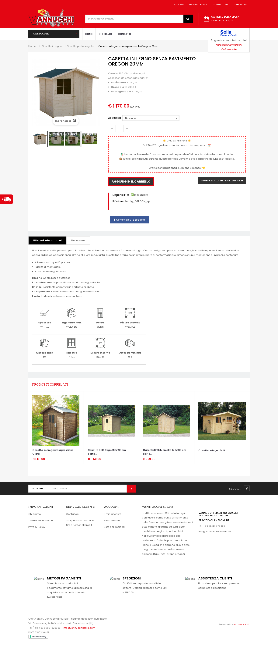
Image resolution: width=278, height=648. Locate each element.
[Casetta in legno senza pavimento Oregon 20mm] (40, 139)
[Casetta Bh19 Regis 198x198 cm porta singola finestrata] (111, 420)
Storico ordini (112, 520)
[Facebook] (247, 488)
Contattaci (72, 514)
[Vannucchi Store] (51, 18)
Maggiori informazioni (229, 45)
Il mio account (112, 514)
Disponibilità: (121, 195)
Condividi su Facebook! (130, 220)
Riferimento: (121, 201)
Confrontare (220, 4)
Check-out (240, 4)
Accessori (115, 118)
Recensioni (78, 240)
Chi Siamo (34, 514)
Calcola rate (228, 49)
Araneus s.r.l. (242, 624)
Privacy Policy (36, 527)
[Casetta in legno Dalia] (222, 421)
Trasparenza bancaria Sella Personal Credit (80, 523)
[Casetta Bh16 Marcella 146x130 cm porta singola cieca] (166, 420)
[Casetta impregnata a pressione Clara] (55, 420)
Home (32, 46)
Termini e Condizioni (40, 520)
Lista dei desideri (197, 4)
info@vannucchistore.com (215, 531)
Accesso (178, 4)
